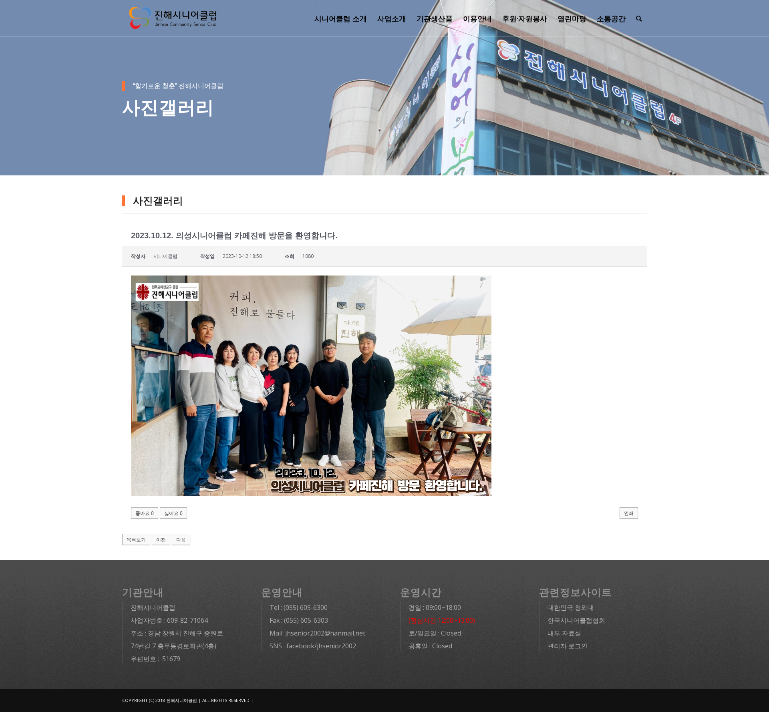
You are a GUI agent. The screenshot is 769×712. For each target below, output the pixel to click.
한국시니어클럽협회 (576, 620)
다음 (181, 539)
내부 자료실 (564, 633)
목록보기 (136, 539)
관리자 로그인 (568, 646)
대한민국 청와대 (571, 607)
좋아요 (144, 513)
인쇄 (629, 513)
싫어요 (173, 513)
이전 (161, 539)
